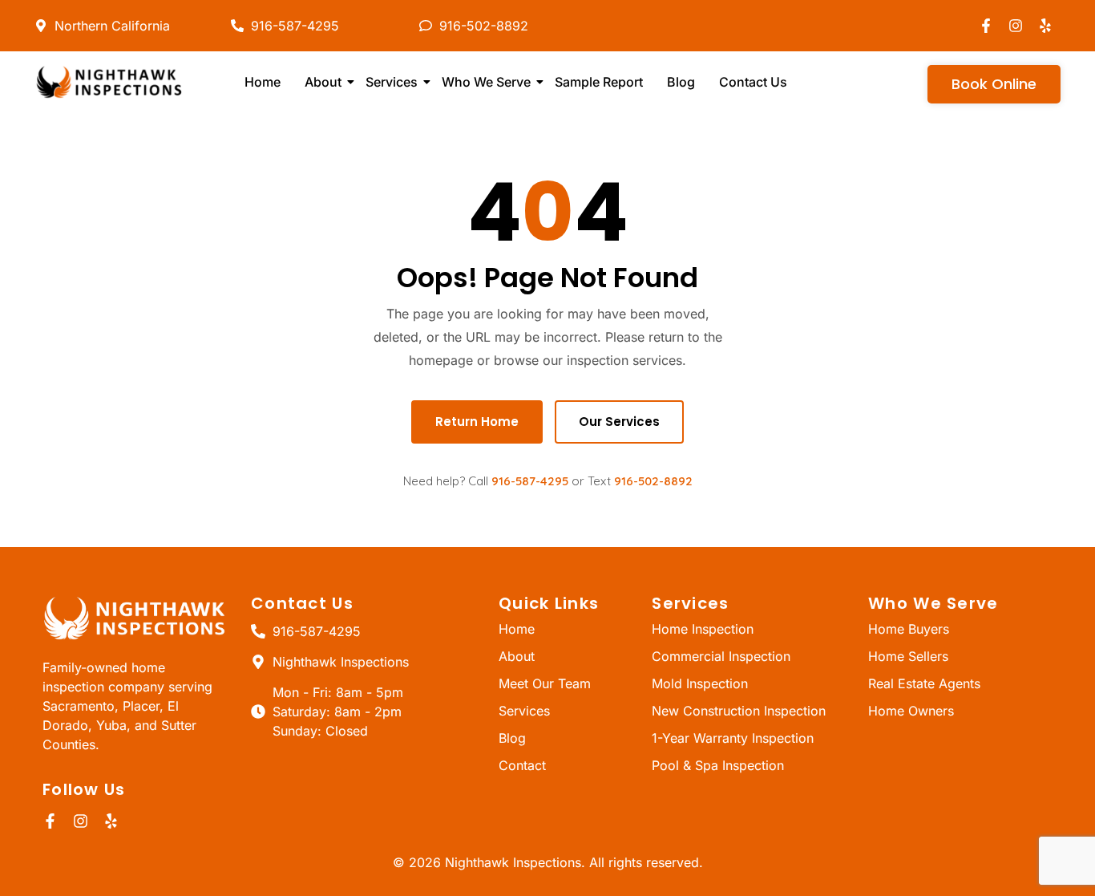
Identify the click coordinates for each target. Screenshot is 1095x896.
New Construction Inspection (739, 711)
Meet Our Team (545, 683)
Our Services (619, 421)
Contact (522, 765)
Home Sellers (908, 656)
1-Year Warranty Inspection (733, 738)
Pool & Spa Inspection (718, 765)
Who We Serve (486, 82)
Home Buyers (908, 629)
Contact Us (753, 82)
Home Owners (911, 711)
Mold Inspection (700, 683)
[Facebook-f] (986, 25)
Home (262, 82)
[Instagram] (1015, 25)
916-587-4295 (529, 481)
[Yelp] (1045, 25)
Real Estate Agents (924, 683)
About (323, 82)
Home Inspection (703, 629)
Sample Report (599, 82)
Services (392, 82)
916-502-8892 (653, 481)
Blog (681, 82)
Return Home (477, 421)
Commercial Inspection (721, 656)
